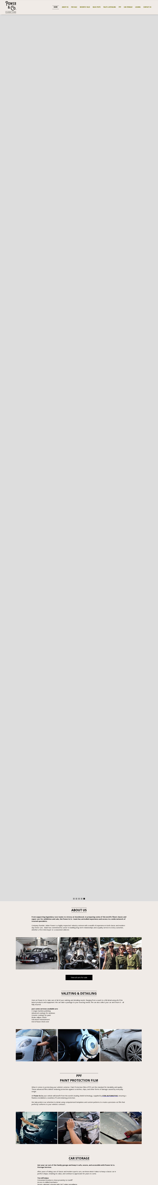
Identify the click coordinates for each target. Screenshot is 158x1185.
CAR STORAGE (128, 7)
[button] (74, 898)
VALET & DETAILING (109, 7)
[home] (10, 7)
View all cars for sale (79, 977)
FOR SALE (74, 7)
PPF (120, 7)
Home (56, 7)
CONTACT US (147, 7)
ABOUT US (65, 7)
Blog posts (96, 7)
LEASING (138, 7)
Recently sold (85, 7)
